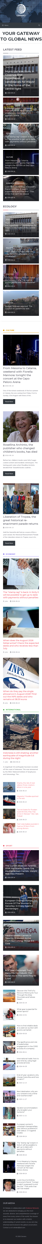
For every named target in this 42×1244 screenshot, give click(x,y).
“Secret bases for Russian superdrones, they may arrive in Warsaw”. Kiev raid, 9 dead (27, 813)
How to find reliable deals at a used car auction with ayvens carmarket (27, 1028)
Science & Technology (15, 183)
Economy (10, 133)
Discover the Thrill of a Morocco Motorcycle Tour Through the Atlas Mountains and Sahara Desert (27, 995)
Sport (8, 104)
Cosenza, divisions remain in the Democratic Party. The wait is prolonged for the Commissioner (20, 280)
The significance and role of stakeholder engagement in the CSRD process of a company (27, 1045)
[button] (39, 25)
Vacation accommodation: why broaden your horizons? (27, 1110)
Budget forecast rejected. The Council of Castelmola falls (18, 307)
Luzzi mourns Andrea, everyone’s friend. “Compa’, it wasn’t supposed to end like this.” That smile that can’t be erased (20, 190)
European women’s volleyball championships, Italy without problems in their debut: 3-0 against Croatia (18, 112)
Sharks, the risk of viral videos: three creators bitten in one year (26, 785)
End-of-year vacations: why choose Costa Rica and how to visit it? (28, 1077)
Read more (9, 402)
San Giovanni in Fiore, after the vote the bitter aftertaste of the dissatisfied (19, 254)
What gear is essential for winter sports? (27, 1010)
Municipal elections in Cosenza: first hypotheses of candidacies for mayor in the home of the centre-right (20, 80)
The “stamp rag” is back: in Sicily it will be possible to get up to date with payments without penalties (20, 139)
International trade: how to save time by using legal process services (28, 1061)
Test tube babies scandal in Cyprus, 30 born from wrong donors (28, 826)
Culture (9, 157)
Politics (9, 67)
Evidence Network (32, 1208)
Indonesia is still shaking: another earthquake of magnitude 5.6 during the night (20, 755)
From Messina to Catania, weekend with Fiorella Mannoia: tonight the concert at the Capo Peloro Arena (19, 164)
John (6, 601)
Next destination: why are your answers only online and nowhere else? (27, 1093)
